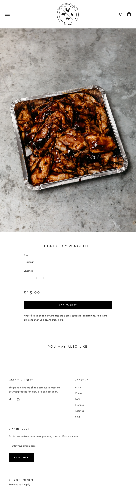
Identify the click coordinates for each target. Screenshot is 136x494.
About (78, 387)
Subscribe (21, 457)
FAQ (77, 399)
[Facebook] (10, 399)
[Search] (121, 14)
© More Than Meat (21, 479)
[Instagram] (18, 399)
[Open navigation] (7, 14)
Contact (79, 393)
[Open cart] (129, 14)
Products (79, 405)
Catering (79, 410)
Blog (77, 416)
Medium (30, 262)
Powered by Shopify (19, 484)
